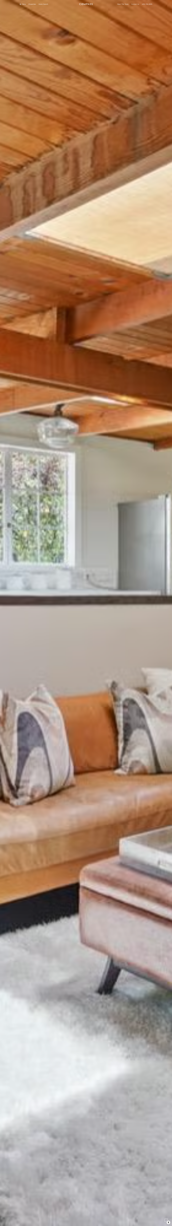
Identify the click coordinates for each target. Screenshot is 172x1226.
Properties (32, 4)
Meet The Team (123, 4)
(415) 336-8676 (147, 4)
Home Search (43, 4)
